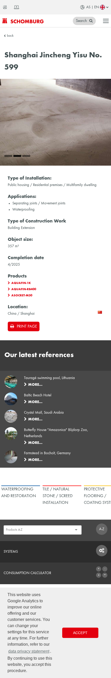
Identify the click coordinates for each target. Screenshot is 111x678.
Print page (27, 327)
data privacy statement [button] (28, 651)
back (10, 35)
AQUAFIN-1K (21, 283)
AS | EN (92, 7)
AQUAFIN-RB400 (23, 289)
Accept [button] (80, 633)
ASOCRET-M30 (21, 295)
